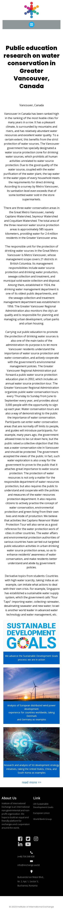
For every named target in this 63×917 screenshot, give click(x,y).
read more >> (31, 782)
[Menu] (31, 24)
